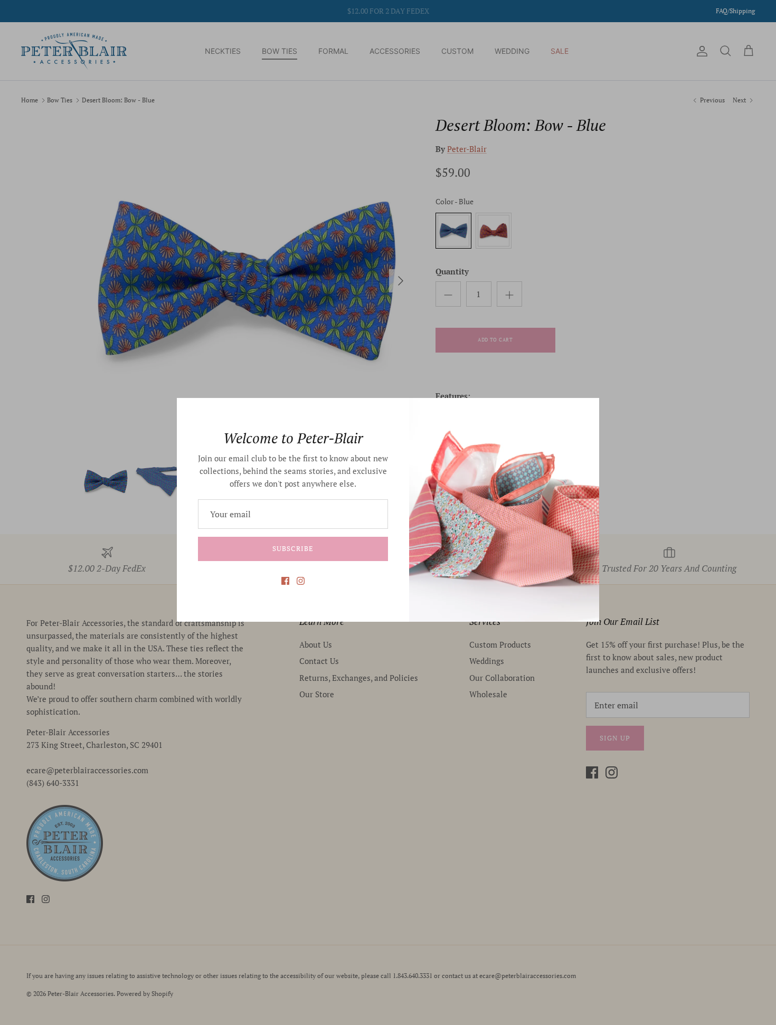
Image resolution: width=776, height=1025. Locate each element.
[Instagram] (301, 581)
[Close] (586, 411)
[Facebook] (285, 581)
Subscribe (292, 548)
